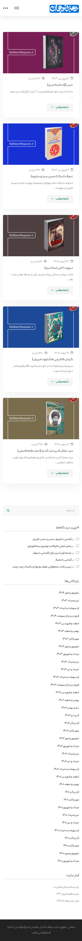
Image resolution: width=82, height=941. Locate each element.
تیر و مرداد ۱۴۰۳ (70, 662)
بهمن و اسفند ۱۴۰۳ (68, 631)
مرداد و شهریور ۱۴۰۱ (68, 808)
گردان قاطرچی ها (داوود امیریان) (52, 359)
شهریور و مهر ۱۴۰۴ (69, 593)
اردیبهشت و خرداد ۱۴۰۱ (66, 831)
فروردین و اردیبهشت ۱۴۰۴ (65, 616)
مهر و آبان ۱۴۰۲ (71, 731)
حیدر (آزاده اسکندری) (60, 85)
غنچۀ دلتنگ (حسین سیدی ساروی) (52, 176)
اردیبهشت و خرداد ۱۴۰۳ (66, 677)
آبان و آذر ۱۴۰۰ (72, 838)
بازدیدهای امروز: (70, 894)
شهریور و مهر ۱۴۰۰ (69, 854)
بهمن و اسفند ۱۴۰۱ (69, 784)
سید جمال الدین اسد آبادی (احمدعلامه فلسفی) (45, 451)
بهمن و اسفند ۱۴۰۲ (69, 700)
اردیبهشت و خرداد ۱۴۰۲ (66, 769)
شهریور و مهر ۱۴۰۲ (69, 738)
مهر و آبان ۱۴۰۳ (70, 639)
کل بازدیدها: (71, 901)
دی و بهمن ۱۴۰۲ (70, 708)
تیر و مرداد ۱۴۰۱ (70, 815)
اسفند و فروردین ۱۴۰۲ (67, 693)
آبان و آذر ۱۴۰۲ (71, 723)
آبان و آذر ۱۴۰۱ (72, 792)
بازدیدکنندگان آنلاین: (66, 887)
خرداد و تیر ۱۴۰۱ (70, 823)
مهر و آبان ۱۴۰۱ (71, 800)
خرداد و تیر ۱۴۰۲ (70, 761)
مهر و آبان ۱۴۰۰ (71, 846)
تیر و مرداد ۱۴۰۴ (70, 601)
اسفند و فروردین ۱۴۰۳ (67, 624)
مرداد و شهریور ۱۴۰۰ (68, 861)
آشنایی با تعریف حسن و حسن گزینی (52, 539)
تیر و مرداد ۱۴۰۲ (70, 754)
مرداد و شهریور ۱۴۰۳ (68, 654)
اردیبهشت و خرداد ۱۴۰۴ (66, 608)
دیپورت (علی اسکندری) (58, 268)
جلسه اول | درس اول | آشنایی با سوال (52, 553)
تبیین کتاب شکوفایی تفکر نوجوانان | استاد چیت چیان (42, 567)
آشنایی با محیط (63, 560)
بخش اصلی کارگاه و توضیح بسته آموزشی (49, 546)
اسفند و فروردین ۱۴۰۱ (67, 777)
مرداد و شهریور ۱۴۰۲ (68, 746)
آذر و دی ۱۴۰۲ (72, 715)
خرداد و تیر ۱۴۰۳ (70, 670)
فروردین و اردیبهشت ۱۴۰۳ (65, 685)
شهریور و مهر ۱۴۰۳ (69, 647)
